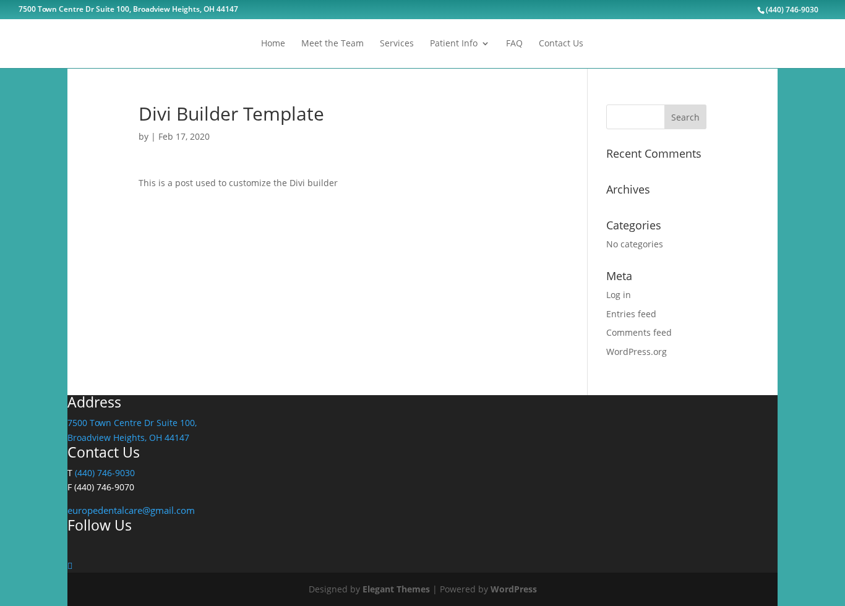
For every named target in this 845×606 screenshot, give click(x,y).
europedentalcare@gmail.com (131, 510)
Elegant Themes (396, 589)
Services (397, 44)
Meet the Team (332, 44)
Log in (618, 295)
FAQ (514, 44)
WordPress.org (636, 351)
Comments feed (639, 332)
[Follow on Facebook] (69, 565)
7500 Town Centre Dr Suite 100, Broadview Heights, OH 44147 (128, 10)
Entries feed (631, 314)
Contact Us (561, 44)
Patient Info (454, 44)
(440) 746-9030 (105, 473)
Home (273, 44)
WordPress (514, 589)
